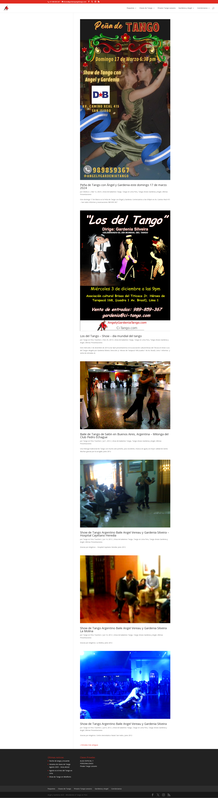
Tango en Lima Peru (130, 192)
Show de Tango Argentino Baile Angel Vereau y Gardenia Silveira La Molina (123, 629)
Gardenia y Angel (185, 8)
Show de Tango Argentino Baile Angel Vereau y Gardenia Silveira (123, 724)
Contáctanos (202, 8)
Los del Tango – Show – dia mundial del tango (111, 336)
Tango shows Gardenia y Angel (149, 192)
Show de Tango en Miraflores (60, 777)
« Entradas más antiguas (89, 745)
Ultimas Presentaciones (93, 342)
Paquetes (130, 8)
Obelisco (86, 192)
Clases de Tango (145, 8)
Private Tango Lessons (167, 8)
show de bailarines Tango (112, 192)
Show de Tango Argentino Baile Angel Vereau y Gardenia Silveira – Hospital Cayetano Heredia (124, 533)
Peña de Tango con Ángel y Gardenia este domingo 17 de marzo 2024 (123, 186)
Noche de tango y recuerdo (59, 761)
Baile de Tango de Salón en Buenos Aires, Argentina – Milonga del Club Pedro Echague (124, 435)
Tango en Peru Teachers (92, 340)
